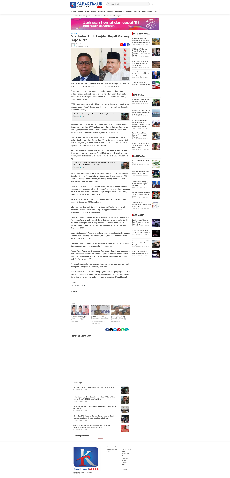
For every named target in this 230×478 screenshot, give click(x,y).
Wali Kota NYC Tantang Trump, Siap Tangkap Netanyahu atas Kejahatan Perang (141, 52)
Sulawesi (101, 11)
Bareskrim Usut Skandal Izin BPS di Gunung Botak (102, 16)
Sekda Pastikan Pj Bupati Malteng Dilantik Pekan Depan (119, 317)
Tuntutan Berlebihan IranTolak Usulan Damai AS (141, 83)
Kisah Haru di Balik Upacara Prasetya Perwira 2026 (141, 101)
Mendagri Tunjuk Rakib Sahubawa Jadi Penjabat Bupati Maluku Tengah (100, 318)
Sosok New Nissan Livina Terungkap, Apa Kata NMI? (141, 232)
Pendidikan (125, 458)
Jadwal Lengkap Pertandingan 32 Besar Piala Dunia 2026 (141, 205)
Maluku (80, 11)
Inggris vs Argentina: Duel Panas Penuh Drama (140, 172)
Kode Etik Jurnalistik (111, 447)
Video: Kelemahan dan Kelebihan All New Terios (140, 252)
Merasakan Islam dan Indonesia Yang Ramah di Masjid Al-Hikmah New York (141, 41)
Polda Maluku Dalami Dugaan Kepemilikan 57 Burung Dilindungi (93, 114)
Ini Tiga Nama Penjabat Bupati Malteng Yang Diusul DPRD (79, 317)
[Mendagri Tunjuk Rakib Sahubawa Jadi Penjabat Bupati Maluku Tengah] (100, 310)
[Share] (128, 44)
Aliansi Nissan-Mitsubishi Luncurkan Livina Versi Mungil (140, 243)
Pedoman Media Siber (111, 449)
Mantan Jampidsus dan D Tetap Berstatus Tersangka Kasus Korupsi (141, 145)
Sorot (123, 451)
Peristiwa (124, 456)
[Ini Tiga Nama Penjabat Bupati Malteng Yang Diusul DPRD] (80, 310)
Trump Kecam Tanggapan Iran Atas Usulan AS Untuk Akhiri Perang (140, 74)
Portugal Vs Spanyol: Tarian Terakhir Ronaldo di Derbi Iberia (141, 194)
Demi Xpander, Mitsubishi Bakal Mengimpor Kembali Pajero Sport (140, 222)
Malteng (118, 11)
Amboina (110, 11)
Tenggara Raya (140, 11)
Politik (123, 465)
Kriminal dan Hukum (127, 447)
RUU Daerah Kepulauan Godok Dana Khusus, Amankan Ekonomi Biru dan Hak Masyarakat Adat (141, 124)
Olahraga (124, 469)
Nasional (124, 460)
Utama (73, 11)
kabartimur (80, 44)
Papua (93, 11)
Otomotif (124, 462)
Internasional (125, 454)
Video (149, 11)
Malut (87, 11)
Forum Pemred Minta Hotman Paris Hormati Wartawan (139, 135)
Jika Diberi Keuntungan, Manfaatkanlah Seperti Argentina (140, 184)
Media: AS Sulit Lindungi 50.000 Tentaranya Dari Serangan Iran (140, 64)
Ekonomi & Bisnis (126, 449)
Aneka (123, 467)
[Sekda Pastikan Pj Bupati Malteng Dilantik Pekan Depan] (120, 310)
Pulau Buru (127, 11)
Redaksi (108, 451)
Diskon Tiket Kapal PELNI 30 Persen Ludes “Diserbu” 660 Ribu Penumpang (141, 112)
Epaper (156, 11)
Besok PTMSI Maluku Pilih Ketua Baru (140, 162)
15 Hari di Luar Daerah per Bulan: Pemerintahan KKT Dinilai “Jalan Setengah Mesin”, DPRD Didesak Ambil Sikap (94, 164)
